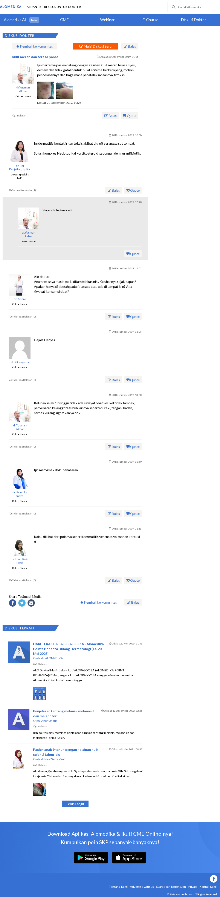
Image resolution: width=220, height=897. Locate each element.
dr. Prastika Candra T (19, 494)
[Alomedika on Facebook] (142, 879)
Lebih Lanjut (75, 804)
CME (64, 19)
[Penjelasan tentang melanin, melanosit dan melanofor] (19, 719)
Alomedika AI (15, 19)
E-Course (150, 19)
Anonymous (49, 720)
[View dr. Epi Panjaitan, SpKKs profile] (20, 151)
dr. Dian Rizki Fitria (20, 560)
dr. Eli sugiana (20, 362)
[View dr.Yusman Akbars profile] (23, 73)
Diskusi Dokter (193, 19)
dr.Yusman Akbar (23, 89)
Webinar (107, 19)
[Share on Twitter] (22, 603)
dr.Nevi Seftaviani (52, 759)
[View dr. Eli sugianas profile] (20, 348)
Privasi (192, 886)
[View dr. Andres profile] (20, 285)
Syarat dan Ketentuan (171, 886)
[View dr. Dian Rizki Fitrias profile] (20, 545)
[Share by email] (32, 603)
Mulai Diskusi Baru (97, 46)
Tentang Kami (118, 886)
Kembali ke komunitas (36, 46)
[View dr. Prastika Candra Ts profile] (20, 478)
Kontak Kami (208, 886)
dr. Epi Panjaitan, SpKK (20, 167)
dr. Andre (20, 299)
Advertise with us (142, 886)
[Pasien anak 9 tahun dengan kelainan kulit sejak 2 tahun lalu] (19, 758)
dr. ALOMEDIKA (52, 658)
